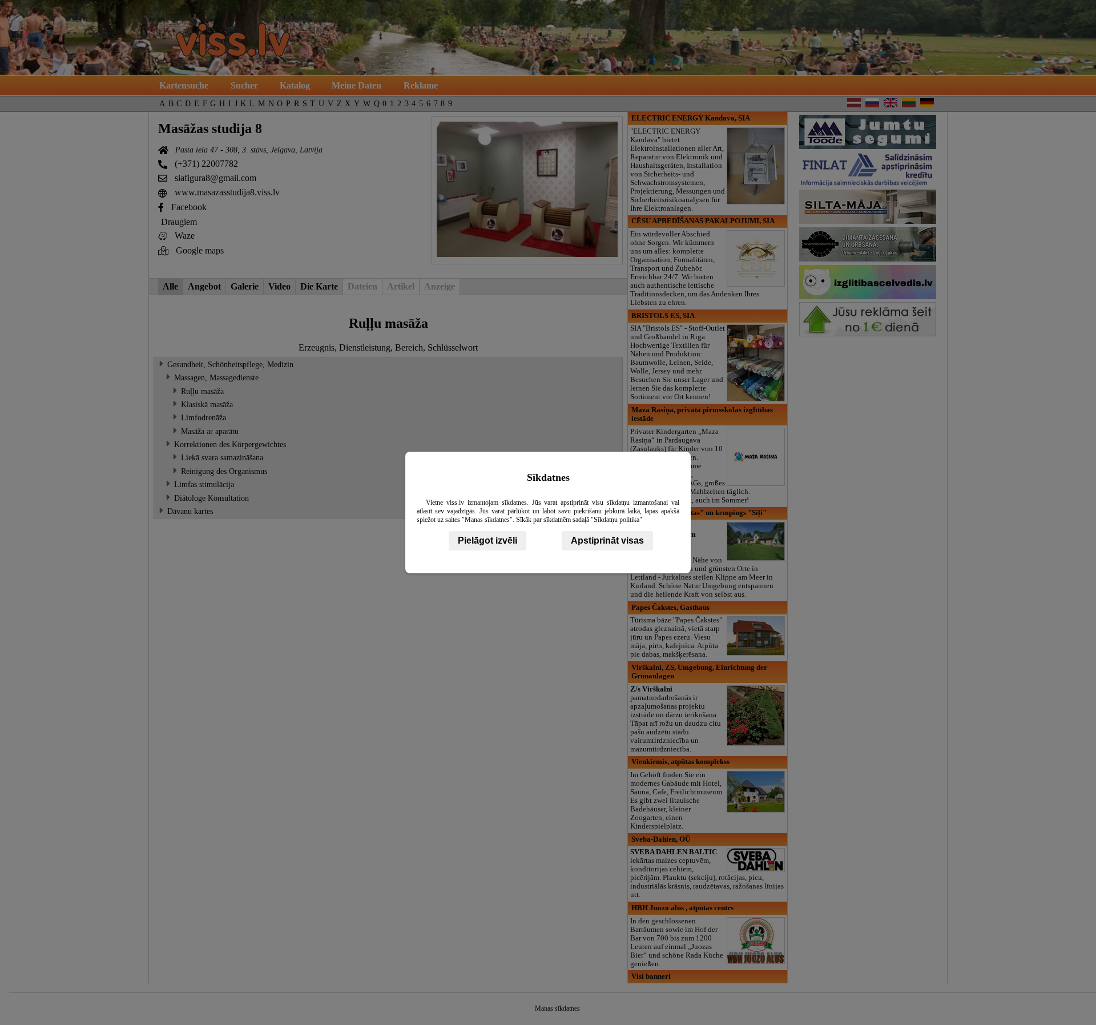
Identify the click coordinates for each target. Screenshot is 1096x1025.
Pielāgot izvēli (487, 540)
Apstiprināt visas (607, 540)
